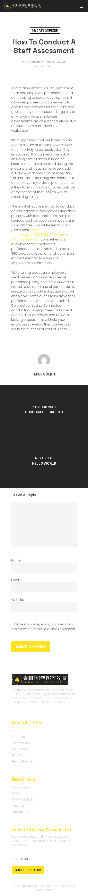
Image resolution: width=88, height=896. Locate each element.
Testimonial (20, 787)
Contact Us (20, 812)
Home (16, 731)
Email (16, 580)
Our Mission (20, 749)
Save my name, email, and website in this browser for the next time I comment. (43, 626)
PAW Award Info (23, 799)
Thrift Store (19, 755)
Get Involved (21, 743)
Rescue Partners (23, 761)
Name (17, 560)
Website (17, 599)
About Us (18, 737)
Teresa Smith (34, 62)
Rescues (18, 806)
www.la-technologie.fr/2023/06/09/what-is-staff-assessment (40, 235)
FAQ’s (16, 793)
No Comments (44, 66)
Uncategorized (45, 30)
